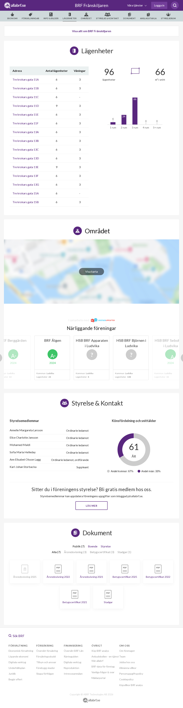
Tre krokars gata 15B (26, 202)
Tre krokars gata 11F (25, 123)
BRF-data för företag (103, 666)
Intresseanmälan (73, 673)
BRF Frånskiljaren (91, 5)
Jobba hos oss (127, 662)
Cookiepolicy (126, 679)
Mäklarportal (98, 677)
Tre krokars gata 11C (26, 97)
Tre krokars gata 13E (25, 167)
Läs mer (91, 505)
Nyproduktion (71, 667)
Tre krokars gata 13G (26, 184)
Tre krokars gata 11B (26, 88)
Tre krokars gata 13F (25, 175)
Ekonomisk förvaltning (21, 650)
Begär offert (15, 679)
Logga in (159, 5)
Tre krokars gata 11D (26, 105)
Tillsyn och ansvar (46, 662)
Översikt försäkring (47, 650)
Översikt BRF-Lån (73, 650)
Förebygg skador (45, 667)
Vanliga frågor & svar (103, 672)
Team (122, 656)
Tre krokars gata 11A (26, 79)
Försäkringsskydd (46, 656)
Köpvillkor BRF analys (131, 685)
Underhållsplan (17, 667)
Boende (92, 546)
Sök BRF (18, 636)
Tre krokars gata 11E (25, 114)
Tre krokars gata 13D (26, 158)
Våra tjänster (135, 5)
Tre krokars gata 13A (26, 132)
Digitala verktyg (17, 662)
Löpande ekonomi (18, 656)
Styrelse (106, 546)
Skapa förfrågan (45, 673)
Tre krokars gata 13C (26, 149)
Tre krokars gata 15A (26, 193)
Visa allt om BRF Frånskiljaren (91, 31)
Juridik (12, 673)
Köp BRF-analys (100, 650)
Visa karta (91, 271)
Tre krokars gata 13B (26, 140)
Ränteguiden (71, 656)
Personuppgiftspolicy (131, 673)
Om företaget (127, 650)
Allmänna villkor (127, 667)
